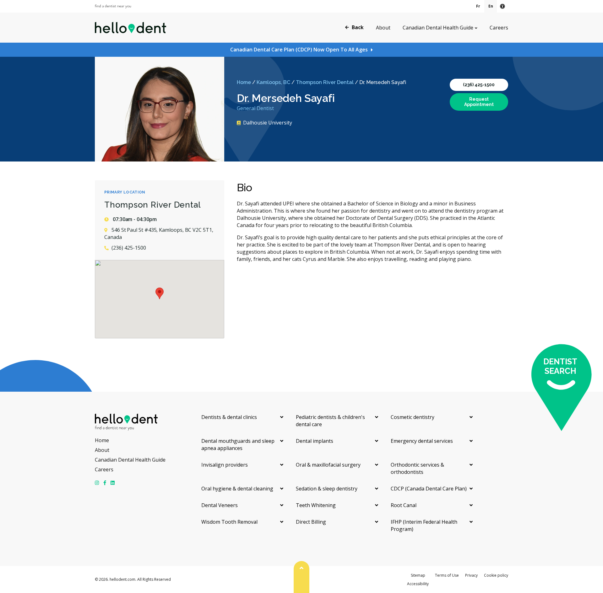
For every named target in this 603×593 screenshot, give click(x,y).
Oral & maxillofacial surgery (328, 464)
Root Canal (403, 505)
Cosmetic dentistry (412, 417)
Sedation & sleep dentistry (326, 488)
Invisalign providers (224, 464)
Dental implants (314, 440)
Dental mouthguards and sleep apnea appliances (237, 444)
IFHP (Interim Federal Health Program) (424, 525)
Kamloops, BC (273, 82)
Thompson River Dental (325, 82)
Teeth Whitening (316, 505)
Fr (478, 6)
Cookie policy (496, 575)
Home (244, 82)
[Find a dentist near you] (113, 6)
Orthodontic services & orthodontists (417, 468)
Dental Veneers (219, 505)
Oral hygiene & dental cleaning (237, 488)
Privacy (471, 575)
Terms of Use (447, 575)
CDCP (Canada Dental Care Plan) (429, 488)
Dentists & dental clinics (229, 417)
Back (358, 27)
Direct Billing (311, 521)
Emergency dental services (422, 440)
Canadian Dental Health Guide (438, 27)
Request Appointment (479, 102)
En (490, 6)
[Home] (130, 27)
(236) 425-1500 (479, 84)
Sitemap (418, 575)
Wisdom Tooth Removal (229, 521)
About (383, 27)
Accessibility (418, 583)
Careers (499, 27)
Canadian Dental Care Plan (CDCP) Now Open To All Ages (299, 49)
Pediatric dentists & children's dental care (330, 421)
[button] (159, 293)
